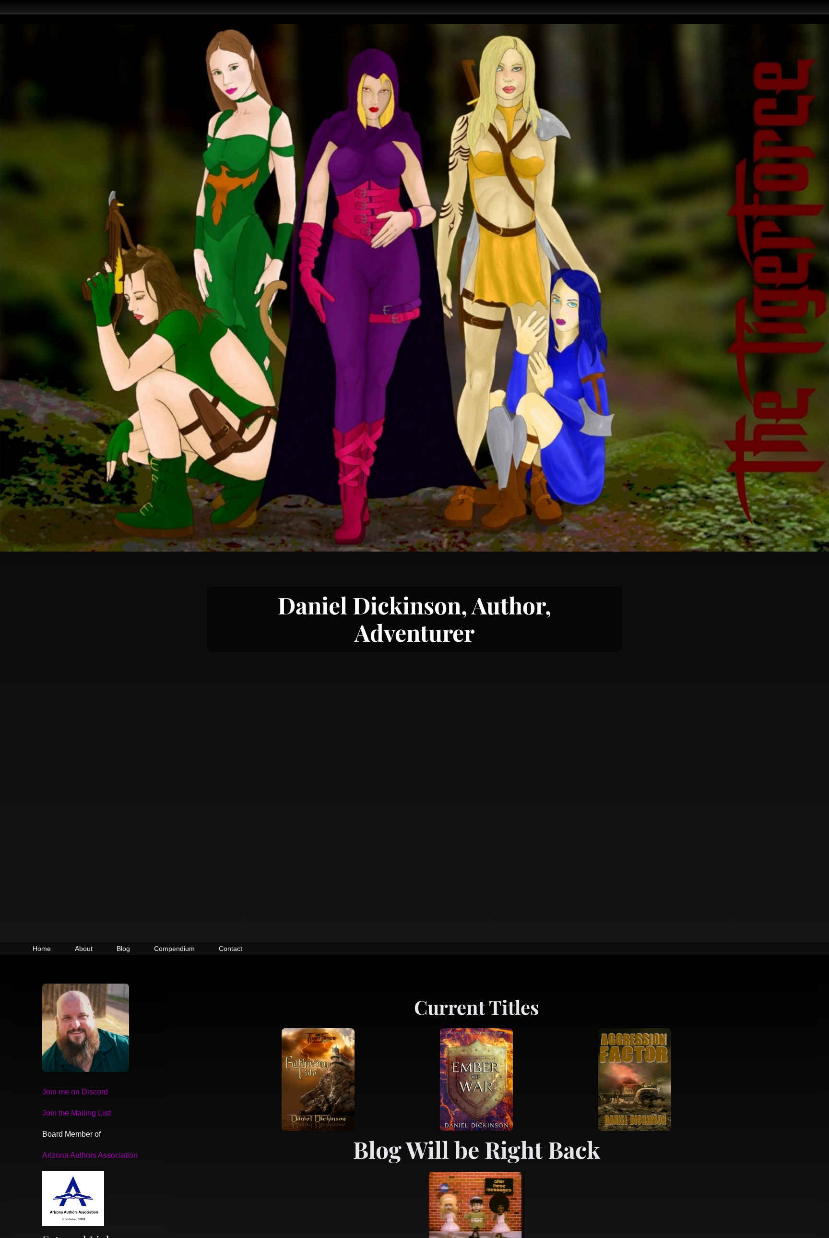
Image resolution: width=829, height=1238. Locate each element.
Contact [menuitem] (230, 949)
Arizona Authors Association (90, 1155)
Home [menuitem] (42, 949)
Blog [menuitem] (123, 949)
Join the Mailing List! (77, 1113)
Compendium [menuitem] (174, 949)
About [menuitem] (84, 949)
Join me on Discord (75, 1092)
